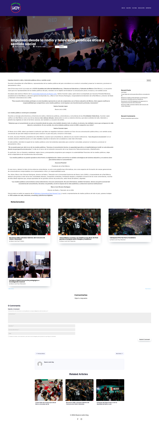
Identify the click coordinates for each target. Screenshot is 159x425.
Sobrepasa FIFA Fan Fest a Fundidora (123, 238)
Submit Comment (144, 339)
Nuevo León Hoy (15, 241)
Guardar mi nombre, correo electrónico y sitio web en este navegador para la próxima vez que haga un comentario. (32, 336)
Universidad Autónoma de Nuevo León (44, 94)
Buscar (148, 80)
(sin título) (123, 92)
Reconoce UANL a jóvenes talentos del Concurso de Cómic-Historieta (27, 238)
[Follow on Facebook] (77, 419)
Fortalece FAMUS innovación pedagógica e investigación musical (24, 281)
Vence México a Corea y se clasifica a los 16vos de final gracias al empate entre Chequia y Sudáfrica (78, 238)
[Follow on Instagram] (81, 419)
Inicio (123, 8)
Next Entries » (148, 288)
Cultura (134, 8)
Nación (128, 8)
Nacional (123, 239)
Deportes (148, 8)
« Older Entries (11, 288)
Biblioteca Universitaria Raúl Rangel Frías (47, 193)
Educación (141, 8)
